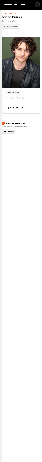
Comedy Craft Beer (14, 4)
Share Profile (16, 108)
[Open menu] (37, 4)
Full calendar (9, 131)
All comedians (12, 26)
